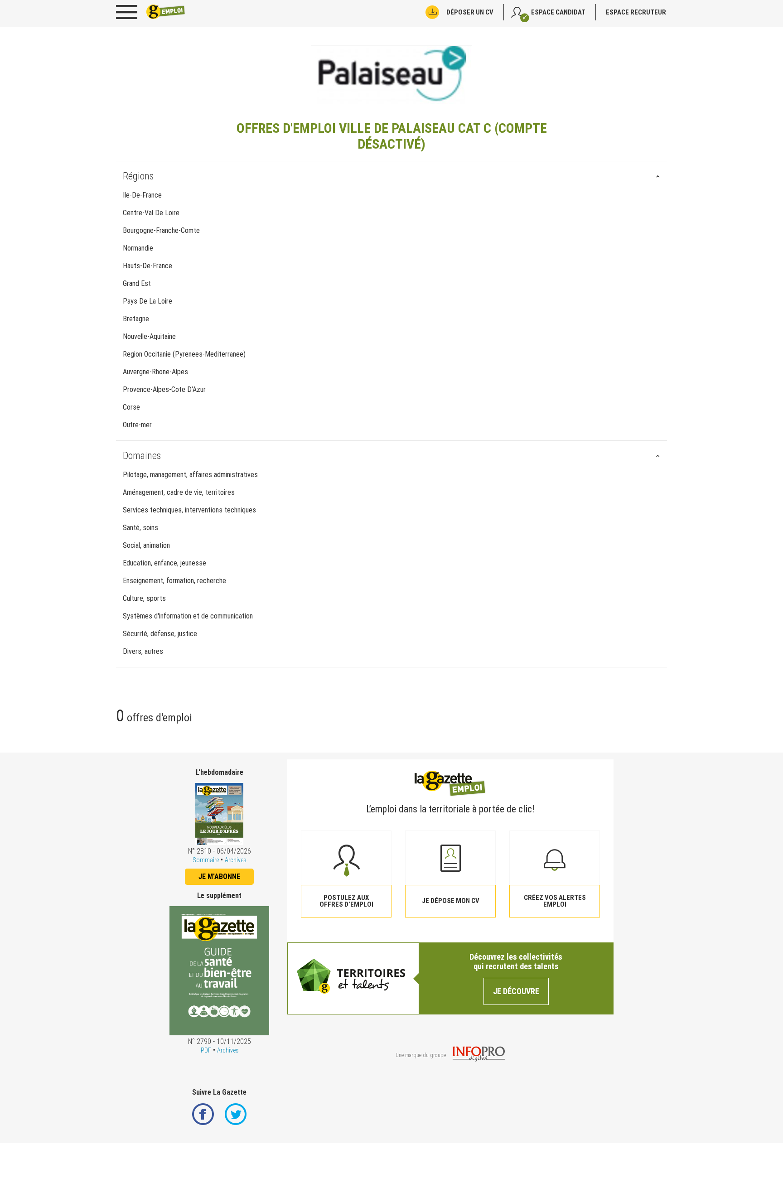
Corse (131, 407)
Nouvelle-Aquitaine (149, 336)
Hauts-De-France (147, 265)
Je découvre (516, 991)
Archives (235, 860)
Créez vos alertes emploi (555, 900)
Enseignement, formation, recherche (174, 580)
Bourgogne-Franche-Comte (161, 230)
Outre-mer (137, 424)
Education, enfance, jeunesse (164, 563)
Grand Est (137, 283)
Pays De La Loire (147, 301)
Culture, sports (144, 598)
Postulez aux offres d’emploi (346, 900)
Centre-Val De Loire (151, 212)
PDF (206, 1050)
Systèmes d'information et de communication (188, 616)
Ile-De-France (142, 195)
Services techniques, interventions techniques (189, 510)
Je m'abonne (219, 876)
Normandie (138, 248)
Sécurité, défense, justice (160, 633)
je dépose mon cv (450, 901)
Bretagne (136, 318)
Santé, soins (140, 527)
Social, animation (146, 545)
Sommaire (206, 860)
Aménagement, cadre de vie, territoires (179, 492)
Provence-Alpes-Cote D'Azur (164, 389)
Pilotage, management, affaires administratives (190, 474)
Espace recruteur (636, 12)
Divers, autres (143, 651)
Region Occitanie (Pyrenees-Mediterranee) (184, 354)
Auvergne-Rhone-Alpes (155, 371)
